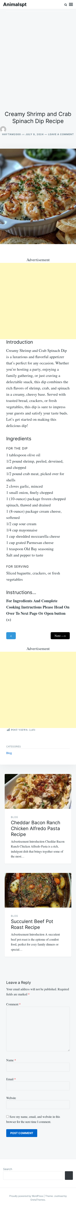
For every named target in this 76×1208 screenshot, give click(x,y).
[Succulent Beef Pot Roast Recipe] (38, 890)
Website (11, 1098)
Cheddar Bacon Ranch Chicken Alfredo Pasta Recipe (35, 828)
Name (11, 1060)
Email (11, 1079)
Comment (13, 1004)
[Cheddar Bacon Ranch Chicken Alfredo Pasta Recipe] (38, 791)
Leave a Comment (61, 134)
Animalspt (15, 4)
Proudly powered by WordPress (26, 1196)
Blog (9, 753)
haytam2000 (11, 134)
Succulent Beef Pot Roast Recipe (32, 924)
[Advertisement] (38, 60)
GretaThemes (37, 1199)
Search (7, 1169)
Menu (71, 4)
